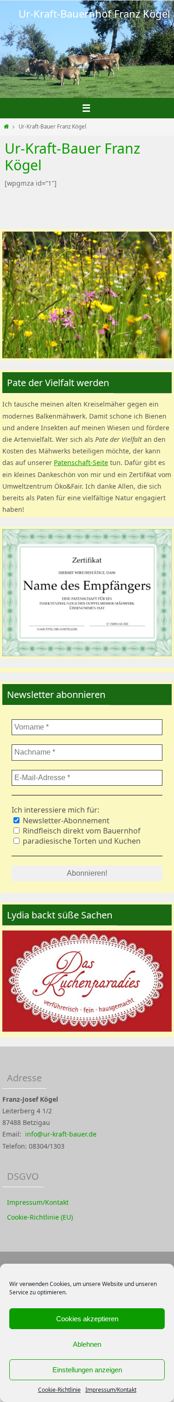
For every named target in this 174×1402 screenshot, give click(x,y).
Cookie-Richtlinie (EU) (40, 1217)
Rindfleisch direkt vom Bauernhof (81, 831)
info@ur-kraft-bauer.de (61, 1134)
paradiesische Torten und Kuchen (81, 841)
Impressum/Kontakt (110, 1390)
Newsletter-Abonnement (65, 820)
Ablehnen (87, 1344)
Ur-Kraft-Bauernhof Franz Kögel (94, 13)
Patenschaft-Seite (81, 462)
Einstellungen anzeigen (87, 1370)
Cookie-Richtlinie (59, 1390)
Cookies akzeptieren (87, 1319)
